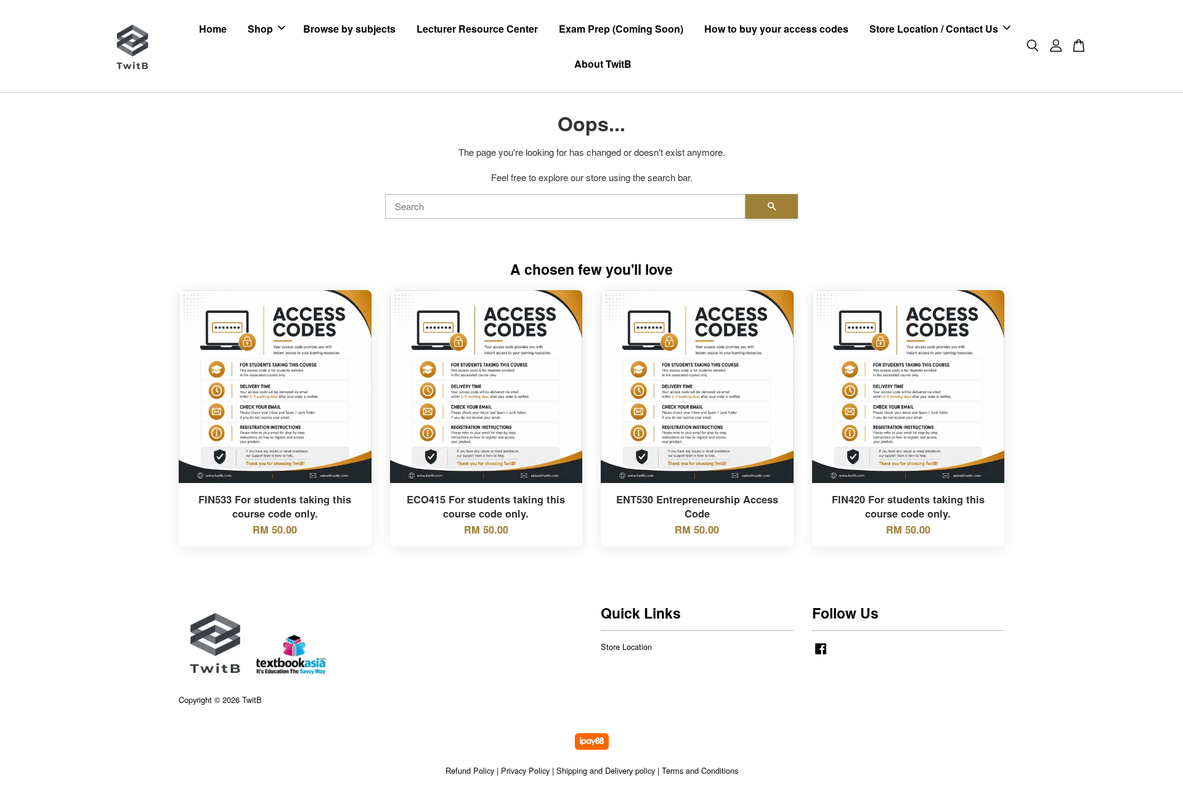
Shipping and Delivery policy (605, 770)
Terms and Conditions (700, 770)
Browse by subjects (349, 29)
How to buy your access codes (776, 29)
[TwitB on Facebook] (820, 654)
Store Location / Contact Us (933, 29)
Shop (260, 29)
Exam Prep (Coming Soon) (621, 29)
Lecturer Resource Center (477, 29)
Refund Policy (469, 770)
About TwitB (603, 64)
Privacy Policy (525, 770)
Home (213, 29)
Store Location (626, 646)
